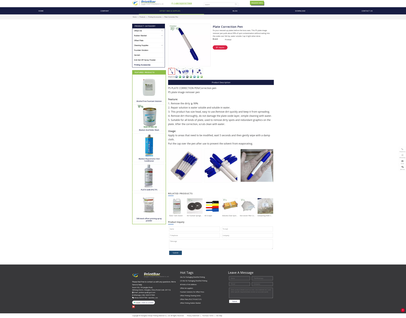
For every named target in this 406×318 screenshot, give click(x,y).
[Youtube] (133, 306)
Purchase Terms (208, 316)
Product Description (221, 82)
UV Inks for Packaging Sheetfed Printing (193, 281)
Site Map (219, 316)
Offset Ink (138, 31)
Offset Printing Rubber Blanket (190, 303)
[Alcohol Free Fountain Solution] (149, 87)
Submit (175, 253)
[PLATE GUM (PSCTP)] (149, 176)
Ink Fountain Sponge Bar (194, 216)
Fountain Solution (141, 50)
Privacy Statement (193, 316)
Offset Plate (138, 40)
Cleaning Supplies (141, 45)
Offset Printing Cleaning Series (190, 296)
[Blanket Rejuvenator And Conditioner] (149, 145)
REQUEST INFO (257, 3)
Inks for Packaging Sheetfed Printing (192, 277)
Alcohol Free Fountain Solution (149, 101)
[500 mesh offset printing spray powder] (149, 204)
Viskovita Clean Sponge (230, 216)
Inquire (221, 47)
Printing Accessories (142, 65)
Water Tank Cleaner (176, 216)
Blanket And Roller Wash (149, 130)
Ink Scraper (208, 216)
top (403, 310)
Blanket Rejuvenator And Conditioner (149, 160)
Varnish (137, 55)
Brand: (215, 39)
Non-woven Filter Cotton (247, 216)
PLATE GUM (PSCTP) (149, 190)
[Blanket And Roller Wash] (149, 116)
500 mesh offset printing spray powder (149, 219)
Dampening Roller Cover (265, 216)
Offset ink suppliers (186, 288)
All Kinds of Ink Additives (188, 284)
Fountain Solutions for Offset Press (192, 292)
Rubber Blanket (140, 36)
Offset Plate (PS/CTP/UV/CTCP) (191, 299)
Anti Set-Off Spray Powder (145, 60)
